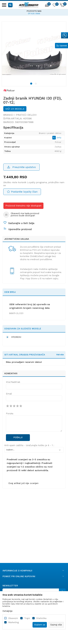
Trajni (27, 618)
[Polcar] (9, 90)
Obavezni (13, 618)
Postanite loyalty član (24, 191)
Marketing (13, 622)
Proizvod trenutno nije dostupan (23, 205)
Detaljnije (7, 611)
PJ (54, 137)
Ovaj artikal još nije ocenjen (23, 483)
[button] (10, 5)
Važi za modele (14, 108)
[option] (34, 54)
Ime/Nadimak (13, 382)
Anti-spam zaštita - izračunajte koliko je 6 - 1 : (29, 445)
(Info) (59, 138)
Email (9, 393)
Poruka (9, 413)
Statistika (41, 618)
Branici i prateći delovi (20, 114)
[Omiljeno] (54, 5)
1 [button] (31, 84)
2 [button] (36, 84)
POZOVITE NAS (13, 11)
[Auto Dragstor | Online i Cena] (28, 4)
